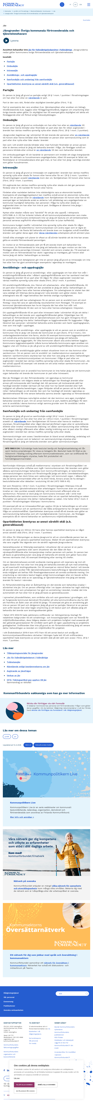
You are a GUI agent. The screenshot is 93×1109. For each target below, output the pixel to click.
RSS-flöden (58, 1037)
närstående (34, 98)
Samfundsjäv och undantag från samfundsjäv (29, 79)
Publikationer (9, 1006)
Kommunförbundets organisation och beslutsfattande (11, 1054)
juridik (7, 736)
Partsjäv (11, 61)
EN (81, 4)
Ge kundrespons (35, 1038)
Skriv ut (28, 745)
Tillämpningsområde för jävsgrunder (25, 653)
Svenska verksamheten (13, 1010)
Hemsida (8, 11)
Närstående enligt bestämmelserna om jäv (28, 666)
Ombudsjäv (12, 66)
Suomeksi (86, 20)
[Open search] (62, 4)
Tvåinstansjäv (13, 662)
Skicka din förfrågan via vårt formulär (46, 703)
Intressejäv (12, 70)
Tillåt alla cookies (24, 1085)
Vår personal (9, 997)
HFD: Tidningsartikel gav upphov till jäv (26, 680)
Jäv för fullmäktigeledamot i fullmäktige (27, 657)
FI (70, 4)
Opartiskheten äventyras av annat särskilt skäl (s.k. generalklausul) (40, 84)
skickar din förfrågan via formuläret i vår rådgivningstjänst (56, 710)
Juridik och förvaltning (20, 11)
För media (32, 1043)
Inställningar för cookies (25, 1091)
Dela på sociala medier (43, 745)
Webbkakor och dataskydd (63, 1040)
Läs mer (17, 1078)
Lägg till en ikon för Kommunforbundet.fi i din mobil (63, 1045)
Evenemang (8, 1002)
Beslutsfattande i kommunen (41, 11)
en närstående (82, 135)
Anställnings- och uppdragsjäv (22, 75)
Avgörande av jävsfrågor (19, 671)
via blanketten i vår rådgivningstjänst (39, 1031)
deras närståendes (48, 233)
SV (75, 4)
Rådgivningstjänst (11, 993)
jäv (15, 736)
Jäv (54, 11)
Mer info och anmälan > (22, 817)
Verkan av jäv (13, 675)
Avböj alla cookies (46, 1085)
